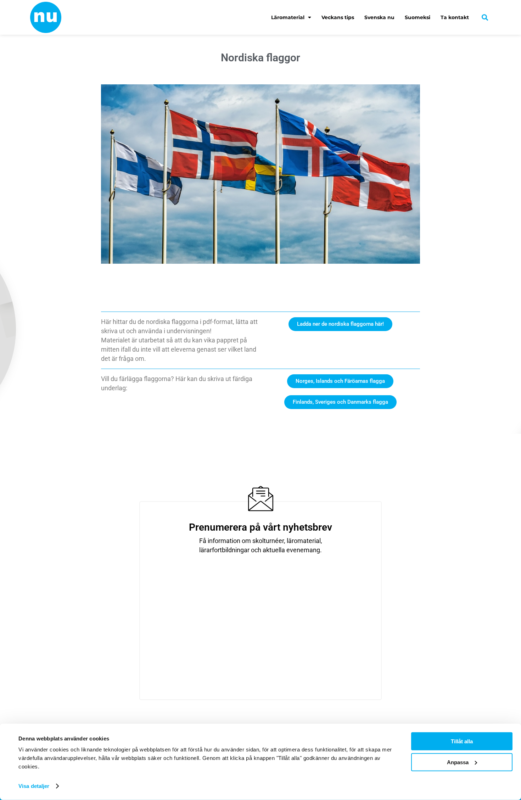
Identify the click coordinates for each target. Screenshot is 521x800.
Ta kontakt (455, 17)
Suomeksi (417, 17)
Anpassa (458, 762)
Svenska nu (379, 17)
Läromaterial (287, 17)
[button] (485, 17)
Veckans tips (337, 17)
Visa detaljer (33, 786)
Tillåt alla (462, 741)
